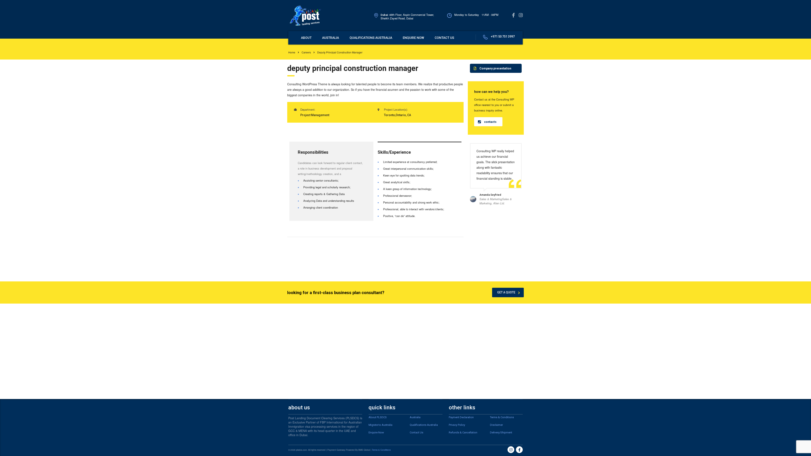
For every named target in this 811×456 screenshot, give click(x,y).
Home (291, 52)
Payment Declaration (461, 417)
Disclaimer (496, 424)
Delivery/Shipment (501, 432)
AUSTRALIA (330, 38)
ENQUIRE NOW (413, 38)
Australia (415, 417)
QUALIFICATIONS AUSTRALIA (371, 38)
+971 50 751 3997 (503, 36)
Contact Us (416, 432)
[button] (496, 68)
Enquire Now (376, 432)
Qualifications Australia (424, 424)
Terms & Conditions (502, 417)
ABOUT (306, 38)
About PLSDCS (378, 417)
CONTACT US (444, 38)
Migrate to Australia (380, 424)
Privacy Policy (457, 424)
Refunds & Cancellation (463, 432)
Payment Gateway (336, 449)
